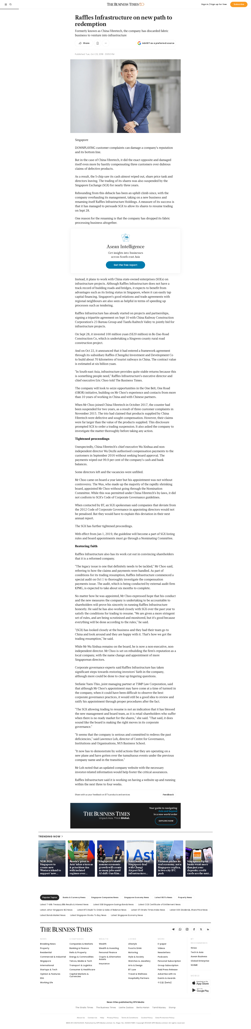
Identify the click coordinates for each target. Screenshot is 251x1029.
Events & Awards (166, 978)
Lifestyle (132, 943)
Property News (185, 897)
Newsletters (164, 952)
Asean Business (199, 956)
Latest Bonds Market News (52, 915)
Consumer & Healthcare (82, 969)
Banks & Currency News (74, 897)
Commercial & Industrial (53, 956)
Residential (46, 952)
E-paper (162, 943)
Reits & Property (77, 952)
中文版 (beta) (165, 982)
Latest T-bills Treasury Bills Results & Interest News (64, 904)
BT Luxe (132, 969)
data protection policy (164, 1018)
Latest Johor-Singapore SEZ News (56, 909)
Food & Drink (135, 948)
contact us (92, 1018)
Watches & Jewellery (139, 961)
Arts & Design (135, 965)
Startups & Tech (48, 969)
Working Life (46, 982)
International (47, 965)
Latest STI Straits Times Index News (148, 909)
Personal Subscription (169, 961)
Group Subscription (168, 965)
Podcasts (163, 956)
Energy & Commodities (81, 956)
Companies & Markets (81, 943)
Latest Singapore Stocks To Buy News (88, 915)
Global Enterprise (200, 960)
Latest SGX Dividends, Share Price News (189, 909)
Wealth (102, 943)
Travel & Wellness (137, 973)
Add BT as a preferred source (158, 43)
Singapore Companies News (104, 897)
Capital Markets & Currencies (79, 975)
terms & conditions (129, 1018)
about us (81, 1018)
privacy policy (113, 1018)
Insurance (104, 963)
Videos (161, 948)
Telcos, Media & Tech (80, 961)
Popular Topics (49, 897)
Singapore (45, 961)
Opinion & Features (50, 973)
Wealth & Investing (109, 948)
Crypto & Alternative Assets (110, 958)
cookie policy (147, 1018)
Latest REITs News (163, 897)
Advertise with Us (167, 973)
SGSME (194, 965)
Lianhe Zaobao (126, 1007)
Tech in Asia (197, 952)
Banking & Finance (79, 948)
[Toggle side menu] (5, 4)
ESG (42, 978)
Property (44, 948)
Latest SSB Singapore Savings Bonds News (113, 904)
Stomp (172, 1007)
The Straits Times (84, 1007)
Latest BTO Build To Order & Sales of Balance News (101, 909)
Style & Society (136, 956)
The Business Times (106, 1007)
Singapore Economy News (136, 897)
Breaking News (48, 943)
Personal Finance (108, 952)
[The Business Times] (123, 4)
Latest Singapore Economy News (127, 915)
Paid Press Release (168, 969)
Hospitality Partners (138, 978)
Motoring (133, 952)
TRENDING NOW (49, 836)
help (102, 1018)
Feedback (168, 794)
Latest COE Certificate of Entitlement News (159, 904)
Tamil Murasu (159, 1007)
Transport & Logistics (80, 965)
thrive (194, 947)
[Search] (10, 4)
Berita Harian (143, 1007)
